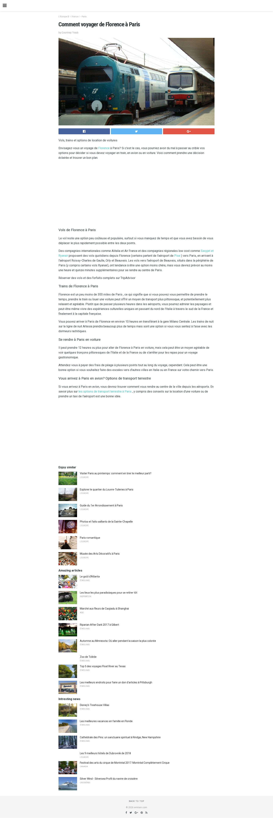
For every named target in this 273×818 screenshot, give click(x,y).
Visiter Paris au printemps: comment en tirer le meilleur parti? (115, 473)
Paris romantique (90, 537)
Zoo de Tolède (88, 656)
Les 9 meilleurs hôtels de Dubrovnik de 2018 (105, 753)
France (75, 16)
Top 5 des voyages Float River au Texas (103, 666)
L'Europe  (63, 16)
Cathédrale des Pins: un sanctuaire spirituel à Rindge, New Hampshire (120, 737)
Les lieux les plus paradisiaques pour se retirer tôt (108, 592)
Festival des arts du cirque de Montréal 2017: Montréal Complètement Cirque (125, 762)
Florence (104, 148)
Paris (84, 16)
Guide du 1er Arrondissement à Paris (101, 505)
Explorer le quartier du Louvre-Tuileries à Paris (106, 489)
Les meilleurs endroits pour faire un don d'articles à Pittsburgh (116, 682)
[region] (136, 193)
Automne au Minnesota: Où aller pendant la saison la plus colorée (118, 640)
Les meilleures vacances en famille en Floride (106, 721)
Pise (177, 255)
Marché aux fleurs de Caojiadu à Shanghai (104, 608)
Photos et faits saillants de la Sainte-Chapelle (106, 521)
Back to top (136, 801)
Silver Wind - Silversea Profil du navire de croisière (109, 778)
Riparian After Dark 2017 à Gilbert (99, 624)
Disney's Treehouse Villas (94, 705)
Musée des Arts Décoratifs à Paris (100, 553)
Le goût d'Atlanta (90, 576)
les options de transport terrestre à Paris (104, 391)
